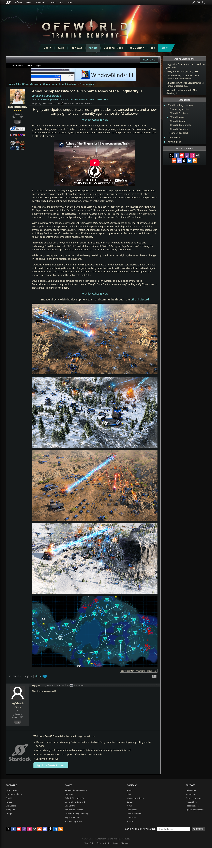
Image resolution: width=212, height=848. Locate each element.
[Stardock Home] (8, 2)
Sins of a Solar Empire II (75, 802)
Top (156, 685)
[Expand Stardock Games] (164, 137)
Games (29, 2)
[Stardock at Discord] (179, 160)
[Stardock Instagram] (192, 155)
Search (29, 65)
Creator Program (134, 813)
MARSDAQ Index (113, 48)
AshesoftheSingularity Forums (78, 103)
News (53, 2)
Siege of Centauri (72, 817)
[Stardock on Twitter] (171, 155)
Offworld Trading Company (28, 84)
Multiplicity (10, 809)
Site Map (124, 843)
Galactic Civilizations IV (74, 798)
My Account (191, 794)
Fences (9, 802)
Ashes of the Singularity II (76, 790)
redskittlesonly (17, 106)
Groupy (9, 813)
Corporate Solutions (14, 794)
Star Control (70, 805)
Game (61, 48)
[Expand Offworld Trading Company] (164, 105)
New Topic (149, 59)
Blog (61, 2)
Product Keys (191, 802)
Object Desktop (12, 790)
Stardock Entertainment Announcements (76, 84)
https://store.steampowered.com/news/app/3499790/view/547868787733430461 (70, 99)
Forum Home (17, 65)
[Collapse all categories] (203, 104)
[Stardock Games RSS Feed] (194, 160)
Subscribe (198, 829)
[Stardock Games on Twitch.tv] (187, 155)
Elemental (69, 794)
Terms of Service (104, 843)
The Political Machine (74, 809)
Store (165, 48)
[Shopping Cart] (199, 2)
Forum (93, 48)
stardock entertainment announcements (138, 670)
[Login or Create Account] (194, 2)
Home (10, 84)
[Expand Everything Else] (164, 142)
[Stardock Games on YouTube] (181, 155)
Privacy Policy (89, 843)
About (129, 790)
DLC (153, 48)
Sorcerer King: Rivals (73, 821)
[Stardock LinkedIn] (189, 160)
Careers (130, 802)
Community (41, 2)
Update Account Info (195, 809)
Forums (130, 821)
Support (70, 2)
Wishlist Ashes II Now (94, 119)
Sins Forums (79, 685)
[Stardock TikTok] (184, 160)
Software (18, 2)
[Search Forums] (203, 2)
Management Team (135, 798)
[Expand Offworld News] (167, 117)
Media (47, 48)
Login (38, 65)
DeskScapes (11, 805)
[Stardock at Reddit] (174, 160)
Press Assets (132, 809)
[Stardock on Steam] (197, 155)
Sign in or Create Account (50, 765)
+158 (18, 122)
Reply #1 (36, 685)
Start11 (9, 798)
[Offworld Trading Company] (84, 28)
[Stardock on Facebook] (176, 155)
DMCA (116, 843)
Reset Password (192, 805)
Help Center (191, 790)
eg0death (18, 703)
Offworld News (49, 84)
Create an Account (194, 798)
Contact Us (131, 817)
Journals (76, 48)
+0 (18, 722)
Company (132, 785)
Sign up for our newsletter (140, 828)
